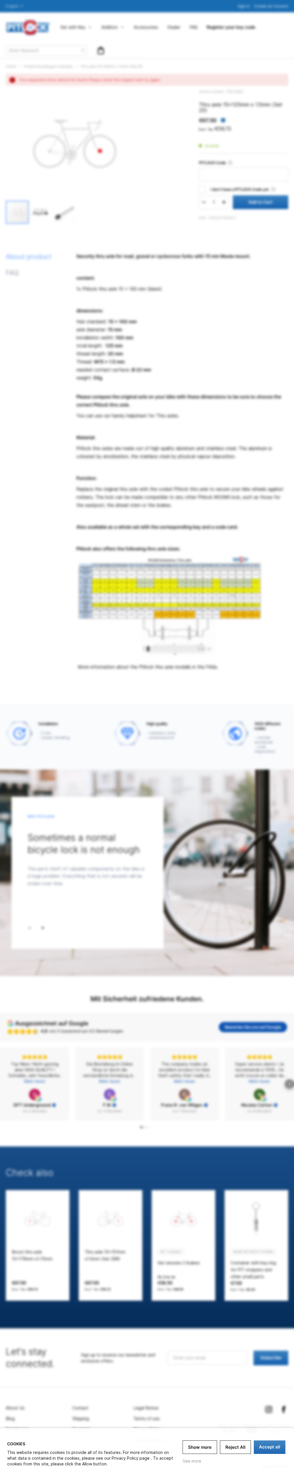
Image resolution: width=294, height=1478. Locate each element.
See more (192, 1460)
